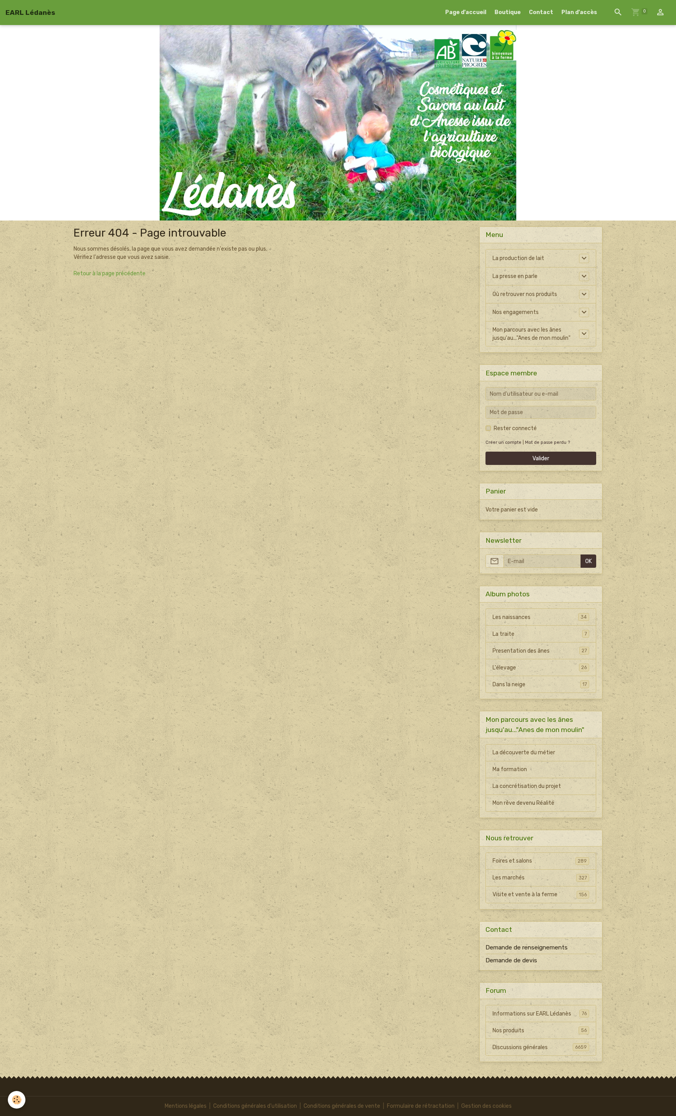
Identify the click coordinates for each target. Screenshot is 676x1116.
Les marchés (540, 877)
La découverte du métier (524, 752)
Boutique (507, 12)
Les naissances (540, 617)
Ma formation (510, 769)
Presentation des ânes (540, 651)
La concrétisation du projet (527, 786)
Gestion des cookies (486, 1106)
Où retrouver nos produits (525, 294)
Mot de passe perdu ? (547, 442)
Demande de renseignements (526, 947)
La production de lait (518, 258)
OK (588, 561)
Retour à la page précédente (110, 273)
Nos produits (540, 1030)
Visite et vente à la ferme (540, 894)
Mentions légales (186, 1106)
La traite (540, 634)
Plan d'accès (579, 12)
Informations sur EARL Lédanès (540, 1013)
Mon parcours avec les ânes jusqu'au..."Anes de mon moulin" (531, 334)
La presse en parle (515, 276)
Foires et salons (540, 861)
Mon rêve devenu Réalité (523, 803)
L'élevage (540, 667)
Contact (541, 12)
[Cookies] (16, 1100)
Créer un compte (503, 442)
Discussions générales (540, 1047)
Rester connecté (515, 428)
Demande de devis (511, 960)
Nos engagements (516, 312)
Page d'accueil (465, 12)
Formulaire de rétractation (421, 1106)
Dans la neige (540, 684)
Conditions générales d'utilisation (255, 1106)
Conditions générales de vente (342, 1106)
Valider (540, 458)
